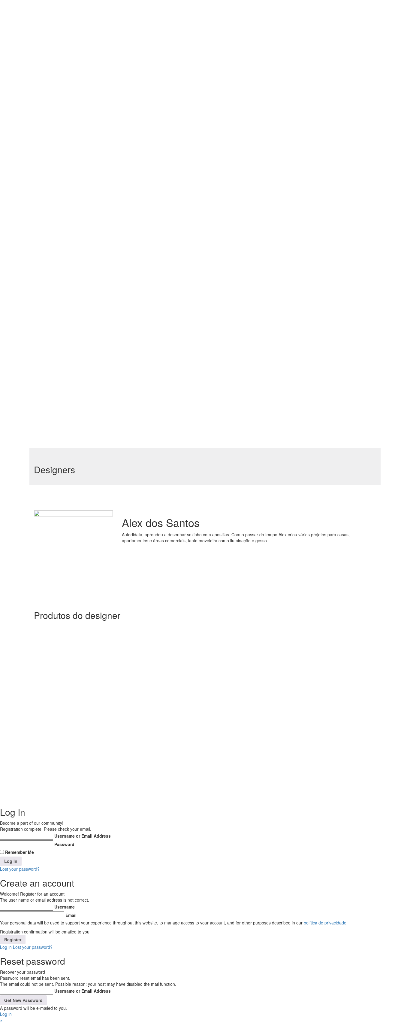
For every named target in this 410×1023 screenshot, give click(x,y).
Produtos (113, 10)
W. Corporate (306, 4)
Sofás (127, 213)
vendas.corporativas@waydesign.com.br (248, 735)
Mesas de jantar (138, 170)
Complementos (138, 94)
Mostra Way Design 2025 (147, 241)
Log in (6, 947)
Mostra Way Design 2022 (147, 273)
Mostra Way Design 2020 (147, 295)
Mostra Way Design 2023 (147, 262)
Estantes (130, 116)
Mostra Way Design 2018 (146, 316)
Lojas (109, 413)
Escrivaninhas (135, 105)
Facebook (336, 729)
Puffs (126, 191)
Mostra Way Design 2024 (147, 251)
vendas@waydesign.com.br (236, 729)
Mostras (112, 221)
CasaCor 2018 (135, 381)
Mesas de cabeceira (142, 148)
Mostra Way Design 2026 (147, 230)
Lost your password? (20, 869)
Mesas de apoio (137, 137)
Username (64, 907)
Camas (129, 72)
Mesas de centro (138, 159)
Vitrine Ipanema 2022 (143, 327)
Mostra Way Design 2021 (146, 284)
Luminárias (132, 126)
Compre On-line (119, 419)
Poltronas (131, 181)
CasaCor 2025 (136, 338)
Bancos (129, 29)
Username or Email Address (82, 836)
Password (64, 844)
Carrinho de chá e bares (146, 83)
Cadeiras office (137, 62)
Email (71, 915)
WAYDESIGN (57, 789)
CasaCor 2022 (136, 349)
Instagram (336, 735)
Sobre (110, 4)
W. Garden (303, 10)
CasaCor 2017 (135, 392)
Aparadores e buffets (143, 18)
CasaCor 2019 (135, 370)
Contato (112, 407)
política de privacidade (325, 923)
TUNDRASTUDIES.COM (244, 789)
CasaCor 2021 (135, 360)
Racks (127, 202)
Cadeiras (130, 51)
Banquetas (132, 40)
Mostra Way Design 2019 (146, 306)
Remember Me (19, 852)
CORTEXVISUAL (304, 789)
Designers (114, 400)
